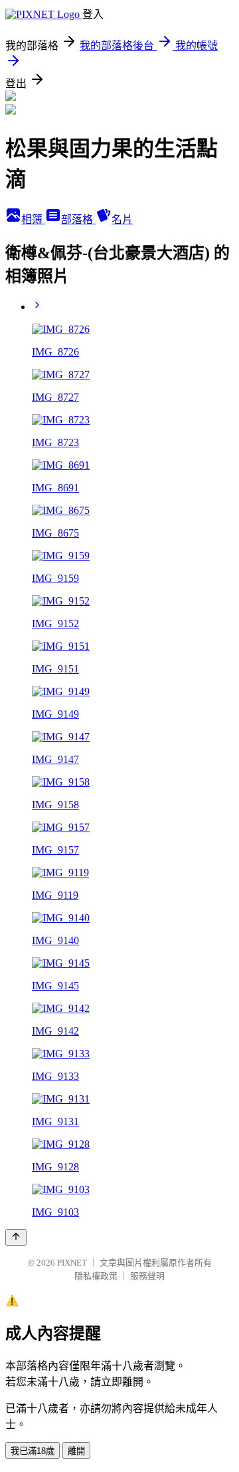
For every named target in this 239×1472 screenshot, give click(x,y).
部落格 (78, 219)
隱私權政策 (96, 1276)
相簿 (33, 219)
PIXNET (72, 1263)
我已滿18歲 (32, 1451)
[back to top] (16, 1237)
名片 (122, 219)
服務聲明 (147, 1276)
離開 (76, 1451)
